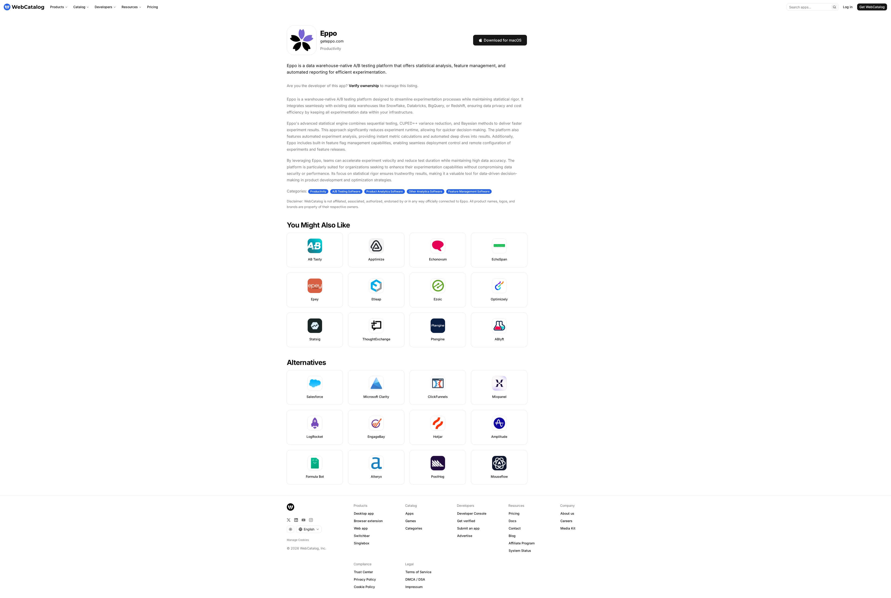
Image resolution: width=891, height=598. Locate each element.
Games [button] (410, 521)
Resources (130, 7)
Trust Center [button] (363, 572)
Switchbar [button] (362, 536)
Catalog (79, 7)
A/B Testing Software (346, 191)
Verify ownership (364, 85)
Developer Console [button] (471, 513)
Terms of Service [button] (418, 572)
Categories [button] (413, 528)
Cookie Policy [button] (364, 587)
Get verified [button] (466, 521)
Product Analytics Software (384, 191)
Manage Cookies (298, 540)
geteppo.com (332, 41)
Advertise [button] (464, 536)
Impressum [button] (414, 587)
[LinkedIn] (296, 520)
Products (57, 7)
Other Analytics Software (425, 191)
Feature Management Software (469, 191)
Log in (847, 7)
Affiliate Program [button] (522, 543)
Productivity (330, 48)
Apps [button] (409, 513)
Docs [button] (513, 521)
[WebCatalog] (290, 507)
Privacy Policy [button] (365, 579)
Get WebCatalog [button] (872, 7)
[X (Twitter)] (289, 520)
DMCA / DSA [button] (415, 579)
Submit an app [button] (468, 528)
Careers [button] (566, 521)
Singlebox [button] (361, 543)
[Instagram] (311, 520)
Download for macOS (502, 40)
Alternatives (306, 362)
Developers (103, 7)
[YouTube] (303, 520)
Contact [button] (515, 528)
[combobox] (309, 529)
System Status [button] (520, 550)
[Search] (834, 7)
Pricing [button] (514, 513)
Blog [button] (512, 536)
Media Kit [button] (567, 528)
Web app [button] (361, 528)
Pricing (152, 7)
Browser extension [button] (368, 521)
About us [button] (567, 513)
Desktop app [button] (364, 513)
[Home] (24, 7)
